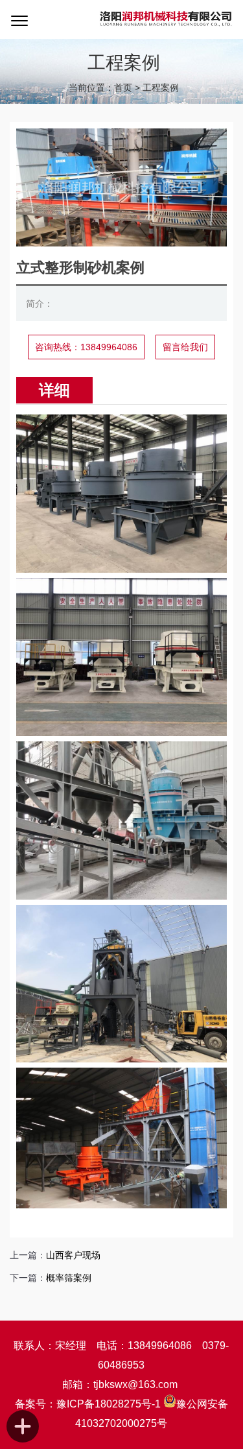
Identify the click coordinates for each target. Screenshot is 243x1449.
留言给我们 (185, 347)
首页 (123, 87)
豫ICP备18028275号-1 (108, 1403)
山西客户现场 (73, 1255)
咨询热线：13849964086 (86, 347)
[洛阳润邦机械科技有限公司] (166, 19)
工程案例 (161, 87)
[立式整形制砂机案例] (121, 243)
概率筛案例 (68, 1278)
